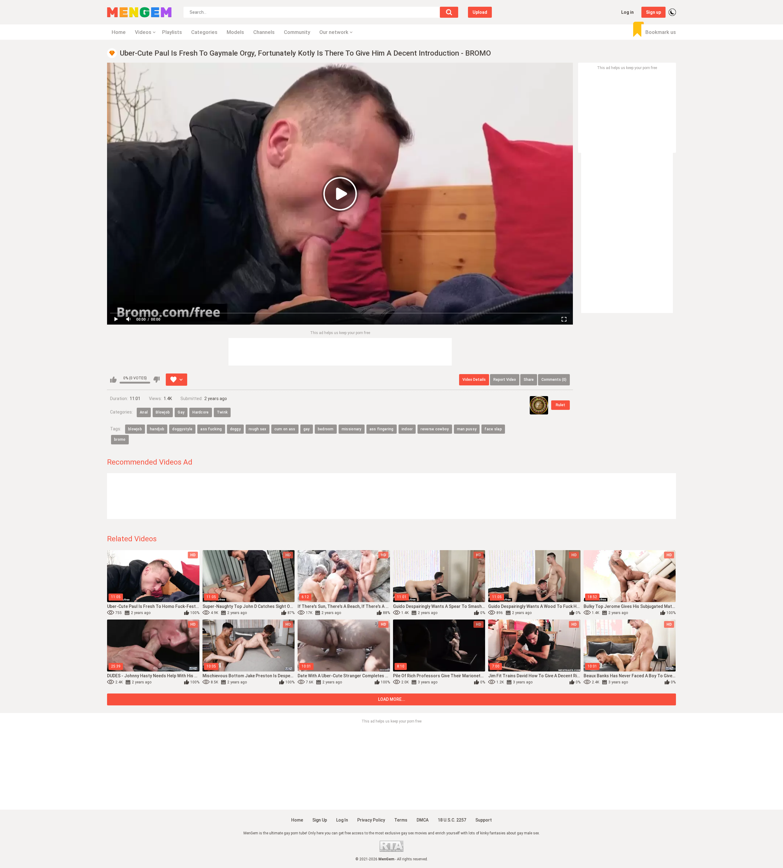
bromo (120, 439)
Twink (222, 412)
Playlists (172, 32)
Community (297, 32)
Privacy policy (371, 820)
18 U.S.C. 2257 (452, 820)
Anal (144, 412)
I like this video (113, 380)
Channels (264, 32)
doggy (235, 429)
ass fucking (211, 429)
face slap (493, 429)
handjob (157, 429)
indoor (407, 429)
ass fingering (381, 429)
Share (529, 379)
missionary (352, 429)
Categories (204, 32)
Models (235, 32)
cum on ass (284, 429)
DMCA (423, 820)
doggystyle (182, 429)
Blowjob (163, 412)
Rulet (560, 405)
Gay (181, 412)
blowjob (135, 429)
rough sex (257, 429)
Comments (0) (553, 379)
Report (504, 379)
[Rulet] (539, 405)
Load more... (391, 699)
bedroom (326, 429)
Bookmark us (660, 32)
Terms (400, 820)
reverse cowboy (435, 429)
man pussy (467, 429)
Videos (143, 32)
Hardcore (200, 412)
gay (306, 429)
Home (119, 32)
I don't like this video (156, 380)
